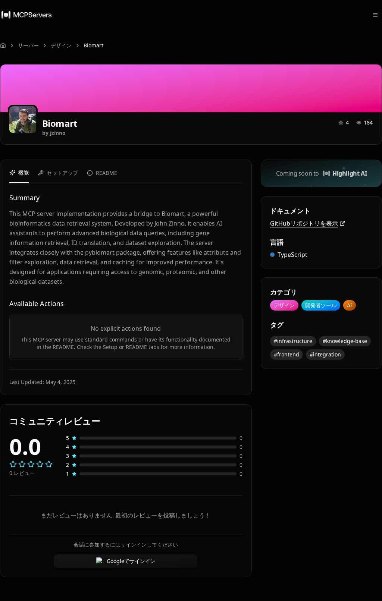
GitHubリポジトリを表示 (304, 223)
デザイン (61, 45)
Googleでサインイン (131, 560)
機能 (23, 172)
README (106, 172)
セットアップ (62, 172)
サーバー (28, 45)
